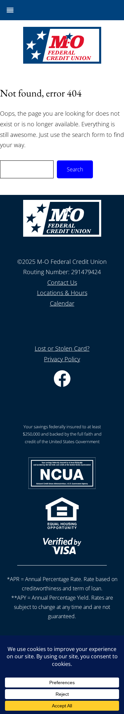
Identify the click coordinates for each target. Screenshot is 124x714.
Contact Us (62, 282)
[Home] (62, 61)
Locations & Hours (62, 293)
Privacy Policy (62, 359)
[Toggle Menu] (10, 10)
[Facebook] (62, 384)
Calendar (62, 303)
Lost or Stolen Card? (62, 348)
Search (75, 169)
